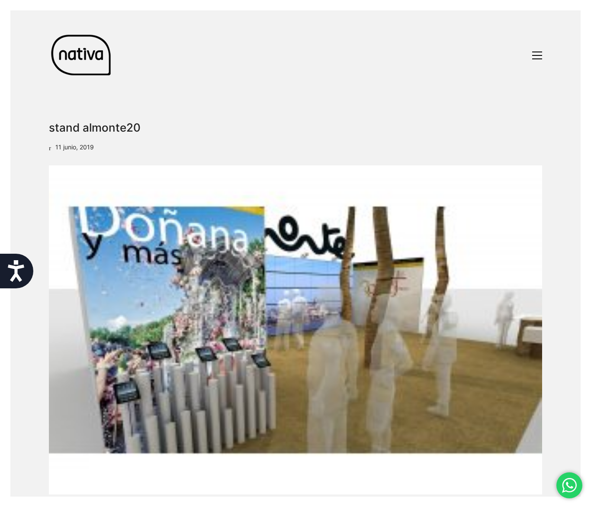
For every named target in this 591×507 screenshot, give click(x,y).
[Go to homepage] (81, 55)
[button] (537, 55)
